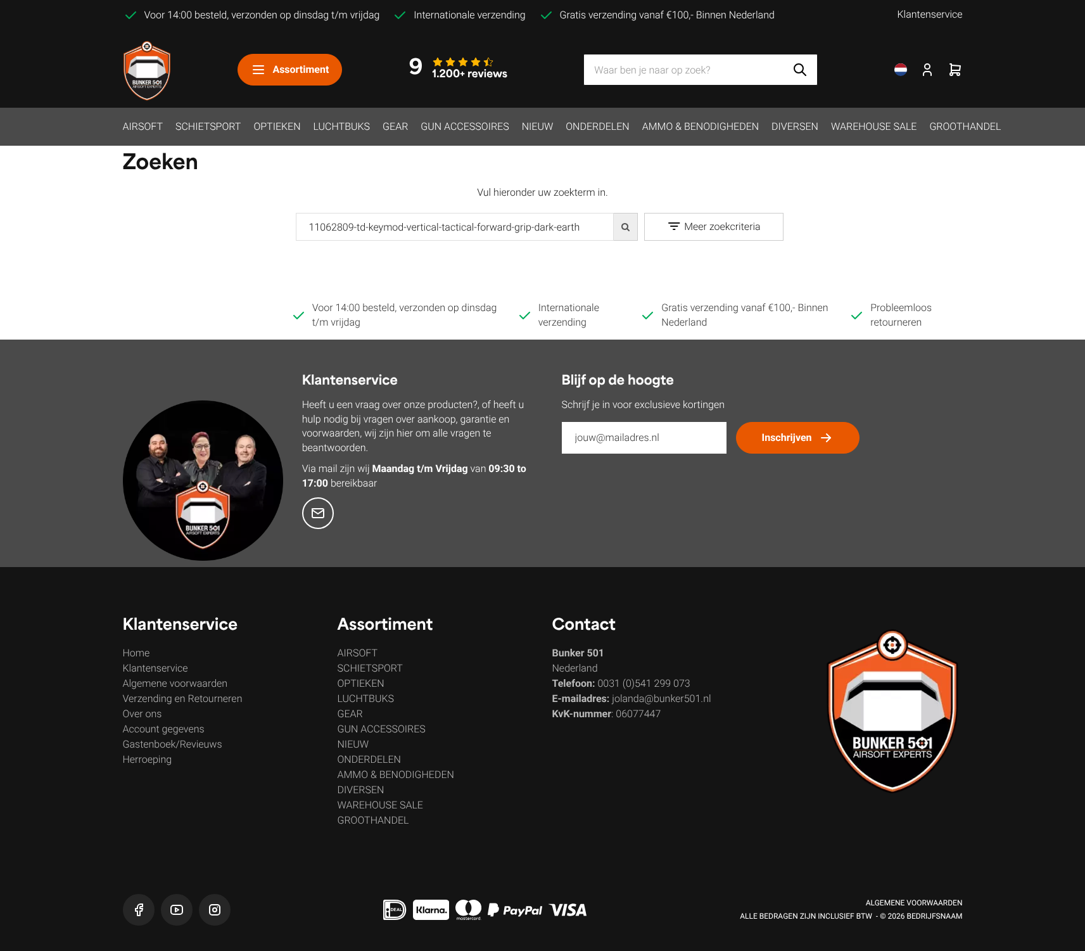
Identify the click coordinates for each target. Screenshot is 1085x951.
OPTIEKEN (276, 126)
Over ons (142, 714)
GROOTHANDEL (965, 126)
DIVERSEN (794, 126)
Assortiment (300, 69)
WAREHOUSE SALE (874, 126)
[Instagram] (215, 910)
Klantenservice (929, 14)
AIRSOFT (143, 126)
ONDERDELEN (597, 126)
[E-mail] (318, 513)
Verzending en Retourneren (183, 699)
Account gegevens (164, 729)
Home (136, 653)
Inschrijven (787, 437)
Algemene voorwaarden (175, 683)
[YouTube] (177, 910)
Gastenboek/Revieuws (172, 744)
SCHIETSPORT (208, 126)
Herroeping (147, 759)
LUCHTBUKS (342, 126)
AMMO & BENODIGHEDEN (700, 126)
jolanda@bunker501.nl (661, 699)
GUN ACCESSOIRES (465, 126)
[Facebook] (139, 910)
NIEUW (538, 126)
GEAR (395, 126)
